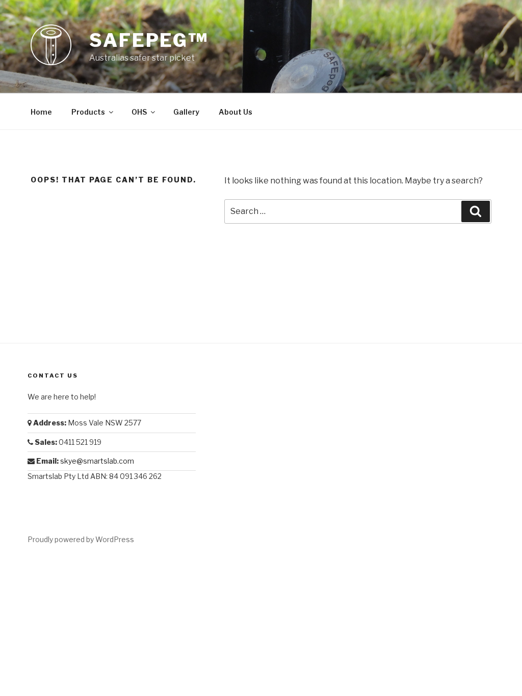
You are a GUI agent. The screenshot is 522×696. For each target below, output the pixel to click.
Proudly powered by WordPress (81, 539)
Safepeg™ (148, 40)
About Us (235, 112)
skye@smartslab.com (97, 461)
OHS (139, 112)
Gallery (186, 112)
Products (88, 112)
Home (41, 112)
